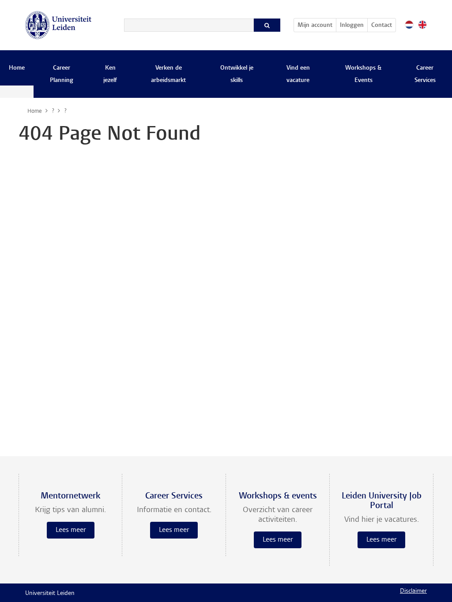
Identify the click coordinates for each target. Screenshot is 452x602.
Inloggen (352, 25)
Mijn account (317, 25)
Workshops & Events (363, 74)
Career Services (425, 74)
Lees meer (71, 530)
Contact (381, 25)
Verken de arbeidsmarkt (168, 74)
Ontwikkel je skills (236, 74)
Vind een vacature (298, 74)
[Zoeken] (267, 25)
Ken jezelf (110, 74)
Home (17, 68)
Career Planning (61, 74)
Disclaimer (413, 591)
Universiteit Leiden (50, 594)
